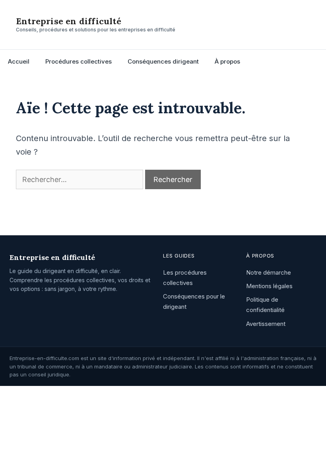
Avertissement (265, 324)
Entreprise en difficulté (68, 21)
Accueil (18, 61)
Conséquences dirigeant (163, 61)
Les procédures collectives (185, 278)
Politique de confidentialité (265, 305)
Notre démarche (268, 272)
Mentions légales (269, 286)
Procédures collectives (78, 61)
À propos (227, 61)
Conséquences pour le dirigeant (194, 301)
